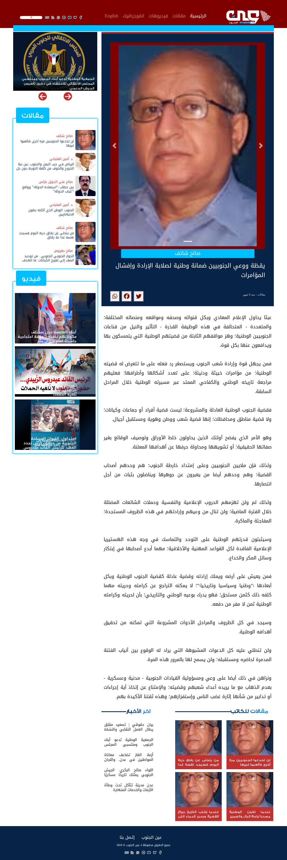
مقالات (179, 15)
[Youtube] (149, 852)
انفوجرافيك (133, 15)
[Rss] (132, 852)
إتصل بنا (127, 837)
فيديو (31, 278)
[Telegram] (143, 852)
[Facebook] (160, 852)
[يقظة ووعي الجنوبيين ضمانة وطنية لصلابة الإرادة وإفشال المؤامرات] (139, 296)
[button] (114, 145)
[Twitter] (154, 852)
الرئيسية (198, 15)
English (111, 15)
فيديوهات (158, 15)
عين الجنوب (152, 837)
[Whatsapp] (138, 852)
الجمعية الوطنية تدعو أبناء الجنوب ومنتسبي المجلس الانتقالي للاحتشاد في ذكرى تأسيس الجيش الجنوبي (58, 81)
